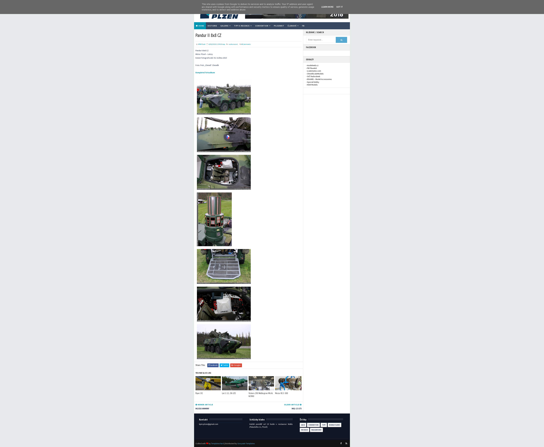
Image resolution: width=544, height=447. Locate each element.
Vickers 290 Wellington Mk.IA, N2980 (261, 395)
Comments (246, 44)
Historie (212, 25)
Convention (261, 25)
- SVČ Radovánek (313, 76)
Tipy (324, 425)
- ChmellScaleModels (315, 73)
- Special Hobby (312, 82)
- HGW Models (312, 84)
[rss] (346, 443)
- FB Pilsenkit (311, 68)
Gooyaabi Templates (246, 443)
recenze (304, 430)
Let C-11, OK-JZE (229, 393)
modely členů (334, 425)
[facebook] (341, 443)
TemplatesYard (217, 443)
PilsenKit (279, 25)
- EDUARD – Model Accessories (319, 79)
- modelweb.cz (312, 65)
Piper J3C (199, 393)
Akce (303, 425)
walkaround (233, 44)
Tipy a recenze (242, 25)
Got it (339, 7)
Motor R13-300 (281, 393)
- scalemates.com (313, 71)
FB (303, 25)
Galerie (224, 25)
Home (201, 25)
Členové (292, 25)
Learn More (327, 7)
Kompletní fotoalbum (205, 72)
